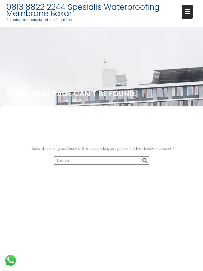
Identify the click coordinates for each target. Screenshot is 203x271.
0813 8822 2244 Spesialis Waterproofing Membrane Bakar (83, 10)
